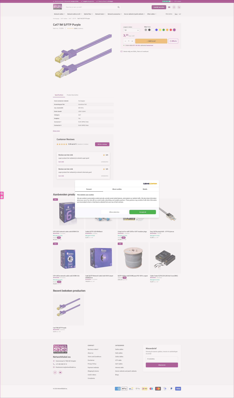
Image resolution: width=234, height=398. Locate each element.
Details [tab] (145, 189)
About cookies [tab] (117, 189)
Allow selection (114, 212)
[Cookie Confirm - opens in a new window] (150, 183)
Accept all (142, 212)
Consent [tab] (89, 189)
